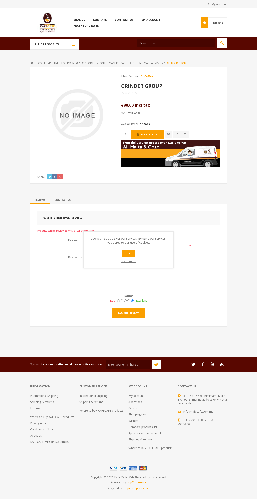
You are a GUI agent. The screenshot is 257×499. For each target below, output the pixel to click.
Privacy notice (39, 423)
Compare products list (142, 427)
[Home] (32, 63)
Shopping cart (137, 414)
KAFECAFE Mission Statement (49, 442)
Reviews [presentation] (40, 200)
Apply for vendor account (144, 433)
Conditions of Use (41, 429)
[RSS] (222, 364)
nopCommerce (136, 482)
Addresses (135, 402)
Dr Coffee (146, 76)
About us (36, 435)
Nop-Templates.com (136, 488)
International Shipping (44, 396)
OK (128, 253)
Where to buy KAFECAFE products (52, 417)
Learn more (128, 261)
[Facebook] (203, 364)
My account (136, 396)
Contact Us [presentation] (62, 200)
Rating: (129, 296)
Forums (35, 408)
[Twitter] (193, 364)
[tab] (40, 200)
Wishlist (133, 421)
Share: (41, 177)
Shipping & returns (42, 402)
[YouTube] (212, 364)
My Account (219, 4)
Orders (132, 408)
